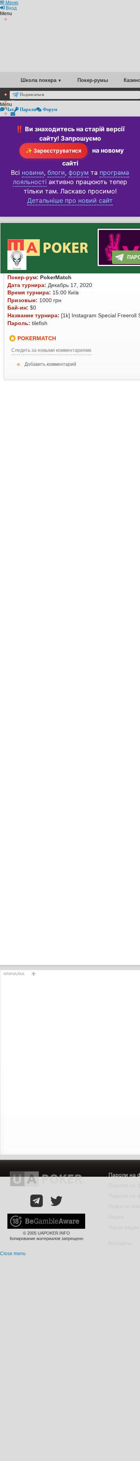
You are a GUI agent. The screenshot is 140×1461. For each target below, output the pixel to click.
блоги (56, 172)
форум (78, 172)
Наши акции (123, 1227)
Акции (116, 1216)
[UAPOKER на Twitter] (56, 1201)
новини (33, 172)
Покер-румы (92, 80)
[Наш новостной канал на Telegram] (36, 1201)
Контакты (120, 1243)
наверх (34, 974)
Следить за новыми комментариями (51, 350)
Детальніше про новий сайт (70, 200)
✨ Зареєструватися (53, 150)
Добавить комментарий (50, 364)
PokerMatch (37, 338)
